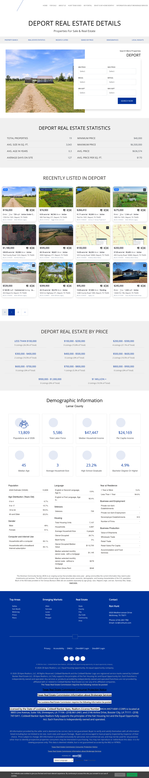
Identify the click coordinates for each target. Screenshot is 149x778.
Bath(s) (110, 78)
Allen (47, 606)
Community (83, 618)
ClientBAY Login (82, 648)
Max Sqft (111, 88)
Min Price (82, 67)
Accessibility (58, 648)
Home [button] (45, 5)
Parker (47, 615)
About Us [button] (62, 5)
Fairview (48, 609)
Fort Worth (16, 609)
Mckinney (16, 612)
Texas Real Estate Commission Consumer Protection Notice (75, 689)
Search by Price (87, 40)
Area (80, 621)
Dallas (14, 606)
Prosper (48, 618)
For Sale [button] (53, 5)
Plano (14, 618)
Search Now (127, 101)
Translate (92, 760)
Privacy (47, 648)
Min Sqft (81, 88)
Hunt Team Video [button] (74, 5)
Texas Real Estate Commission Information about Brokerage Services (74, 751)
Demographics (112, 40)
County (81, 609)
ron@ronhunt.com (123, 622)
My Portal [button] (88, 5)
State (81, 606)
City (80, 612)
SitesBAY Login (98, 648)
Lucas (47, 612)
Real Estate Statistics (36, 40)
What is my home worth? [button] (104, 5)
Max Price (111, 67)
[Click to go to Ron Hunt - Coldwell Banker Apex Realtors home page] (9, 5)
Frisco (14, 615)
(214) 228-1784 (122, 620)
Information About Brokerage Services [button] (132, 5)
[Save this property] (33, 189)
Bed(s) (80, 78)
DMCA (69, 648)
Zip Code (82, 615)
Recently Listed (62, 40)
